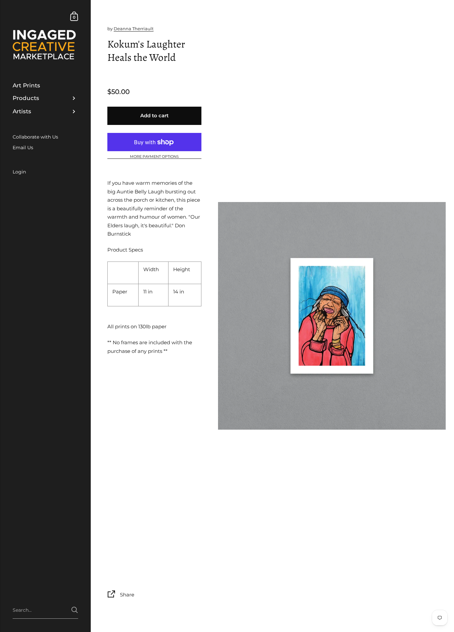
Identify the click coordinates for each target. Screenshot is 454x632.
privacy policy (181, 326)
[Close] (320, 269)
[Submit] (309, 347)
